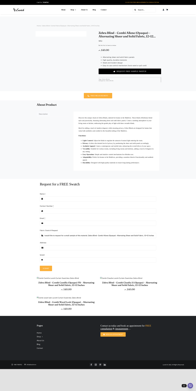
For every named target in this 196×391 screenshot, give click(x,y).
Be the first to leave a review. (107, 45)
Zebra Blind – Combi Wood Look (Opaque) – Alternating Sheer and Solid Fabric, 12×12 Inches (66, 303)
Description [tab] (43, 114)
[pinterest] (100, 364)
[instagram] (95, 364)
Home (39, 26)
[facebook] (91, 364)
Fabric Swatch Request (49, 230)
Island (42, 255)
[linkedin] (104, 364)
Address (43, 243)
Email (42, 218)
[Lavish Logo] (19, 9)
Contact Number (47, 206)
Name (42, 194)
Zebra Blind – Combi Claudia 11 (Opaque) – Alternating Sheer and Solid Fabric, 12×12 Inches (129, 284)
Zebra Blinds (106, 79)
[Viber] (190, 385)
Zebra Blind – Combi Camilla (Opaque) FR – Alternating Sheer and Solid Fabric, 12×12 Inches (66, 284)
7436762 (46, 2)
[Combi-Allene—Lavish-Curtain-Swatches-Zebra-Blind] (61, 34)
